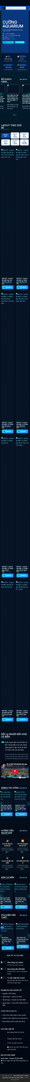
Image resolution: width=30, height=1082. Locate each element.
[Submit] (27, 8)
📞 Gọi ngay (7, 287)
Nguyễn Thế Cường (9, 993)
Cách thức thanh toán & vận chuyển (14, 1015)
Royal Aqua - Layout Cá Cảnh (12, 996)
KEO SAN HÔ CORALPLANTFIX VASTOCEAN (11, 939)
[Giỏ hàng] (28, 3)
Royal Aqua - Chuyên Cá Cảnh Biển (14, 1000)
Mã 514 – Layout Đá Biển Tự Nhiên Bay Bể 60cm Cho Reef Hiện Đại (22, 426)
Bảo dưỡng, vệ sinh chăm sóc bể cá (14, 1021)
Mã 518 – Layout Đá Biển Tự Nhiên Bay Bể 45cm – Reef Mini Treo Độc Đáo (7, 426)
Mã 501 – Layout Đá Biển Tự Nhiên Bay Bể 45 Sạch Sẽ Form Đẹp (22, 569)
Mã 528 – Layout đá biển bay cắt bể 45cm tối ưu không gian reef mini (7, 282)
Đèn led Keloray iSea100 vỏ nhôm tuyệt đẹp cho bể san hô (12, 900)
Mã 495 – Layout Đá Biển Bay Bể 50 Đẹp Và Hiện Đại (7, 713)
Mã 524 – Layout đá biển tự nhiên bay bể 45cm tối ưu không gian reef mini (21, 282)
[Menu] (2, 3)
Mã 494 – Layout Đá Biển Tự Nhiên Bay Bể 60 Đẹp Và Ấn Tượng (22, 713)
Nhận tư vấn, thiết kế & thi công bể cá (15, 1018)
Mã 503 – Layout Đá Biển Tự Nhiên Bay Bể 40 (7, 568)
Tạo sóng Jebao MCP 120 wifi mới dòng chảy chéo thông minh (13, 807)
